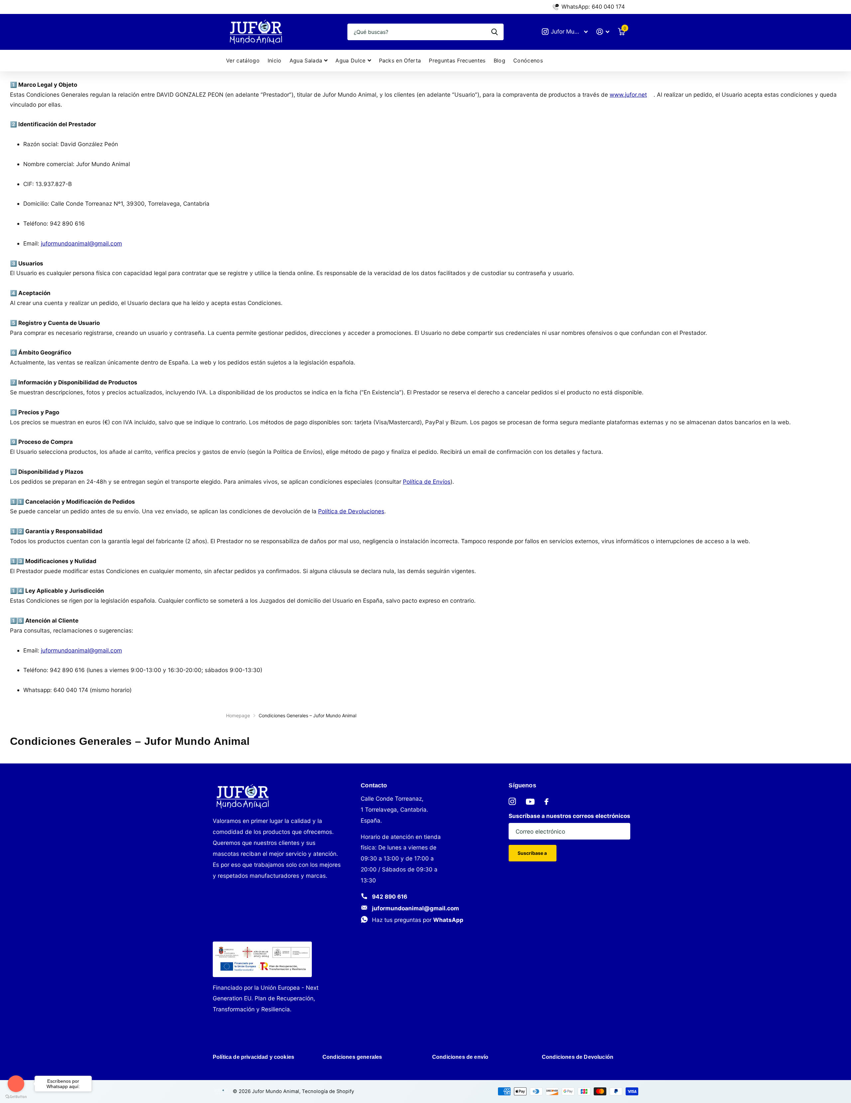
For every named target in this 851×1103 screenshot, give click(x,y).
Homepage (238, 715)
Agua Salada (306, 60)
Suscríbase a (533, 853)
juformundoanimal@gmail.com (415, 908)
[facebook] (546, 801)
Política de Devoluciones (351, 511)
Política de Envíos (426, 481)
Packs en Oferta (400, 60)
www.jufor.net (628, 94)
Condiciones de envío (460, 1057)
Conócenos (528, 60)
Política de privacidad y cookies (253, 1057)
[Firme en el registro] (603, 31)
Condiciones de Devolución (577, 1057)
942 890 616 (389, 896)
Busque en (494, 32)
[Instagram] (512, 801)
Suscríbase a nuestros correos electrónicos (569, 815)
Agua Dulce (350, 60)
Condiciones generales (352, 1057)
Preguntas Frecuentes (457, 60)
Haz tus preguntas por (417, 919)
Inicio (275, 60)
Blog (499, 60)
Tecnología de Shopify (328, 1091)
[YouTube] (530, 802)
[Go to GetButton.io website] (16, 1096)
